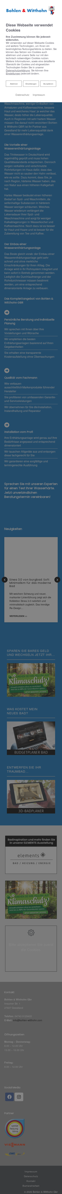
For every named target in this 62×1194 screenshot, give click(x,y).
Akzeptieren (48, 83)
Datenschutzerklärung (18, 70)
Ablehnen (14, 83)
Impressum (39, 94)
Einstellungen (31, 83)
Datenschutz (22, 94)
